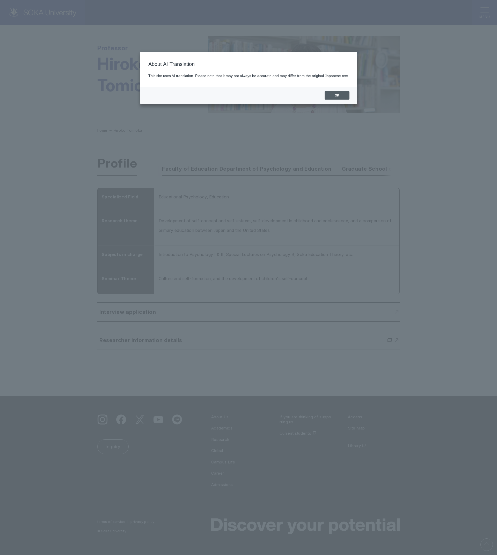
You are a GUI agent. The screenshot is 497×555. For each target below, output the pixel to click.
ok (337, 95)
